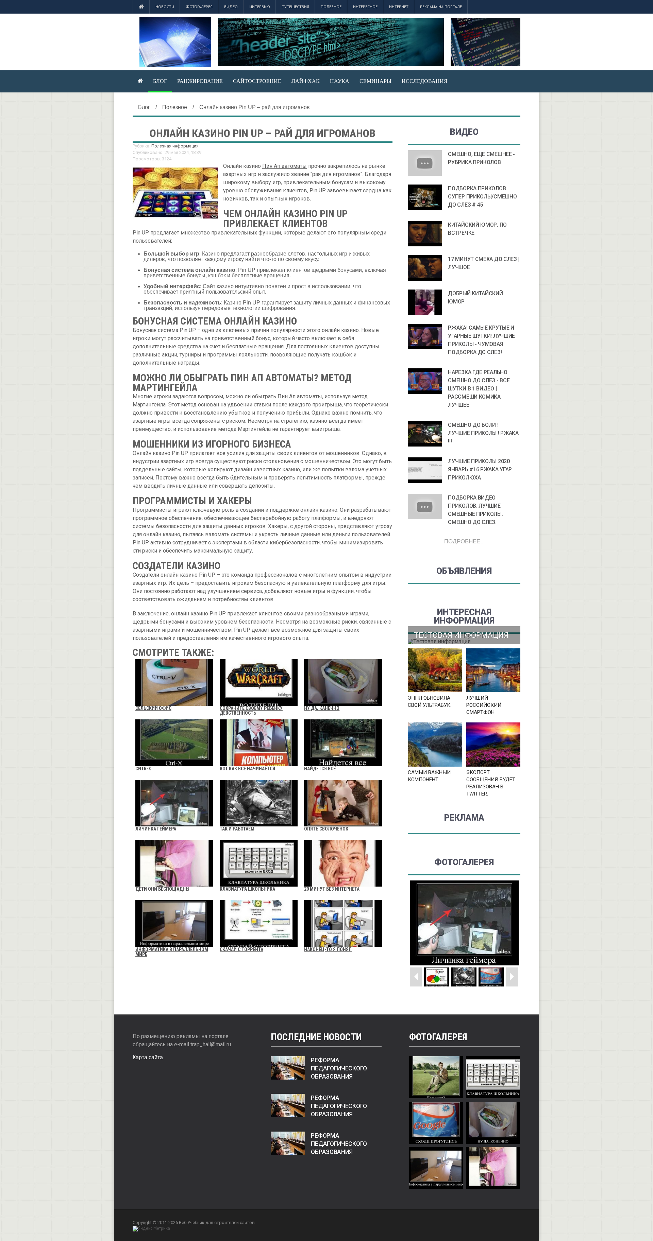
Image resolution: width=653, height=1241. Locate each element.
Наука (339, 80)
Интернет (398, 6)
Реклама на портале (441, 6)
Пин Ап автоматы (284, 166)
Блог (160, 80)
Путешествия (295, 6)
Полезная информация (175, 145)
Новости (164, 6)
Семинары (375, 80)
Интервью (259, 6)
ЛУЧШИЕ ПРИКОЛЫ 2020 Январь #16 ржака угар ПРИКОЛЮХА (480, 469)
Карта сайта (148, 1057)
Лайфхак (305, 80)
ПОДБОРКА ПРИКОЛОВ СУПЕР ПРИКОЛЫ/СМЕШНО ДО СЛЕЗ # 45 (482, 196)
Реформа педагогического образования (339, 1068)
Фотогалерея (199, 6)
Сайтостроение (257, 80)
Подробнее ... (464, 541)
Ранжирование (200, 80)
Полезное (331, 6)
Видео (231, 6)
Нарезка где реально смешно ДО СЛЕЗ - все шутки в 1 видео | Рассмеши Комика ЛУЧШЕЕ (478, 388)
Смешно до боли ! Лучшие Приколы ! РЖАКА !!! (483, 433)
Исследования (425, 80)
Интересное (365, 6)
